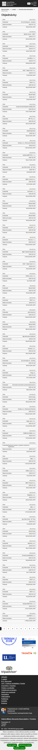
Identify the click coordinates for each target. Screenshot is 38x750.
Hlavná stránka (5, 9)
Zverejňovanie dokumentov (26, 9)
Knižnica (4, 703)
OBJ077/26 (32, 92)
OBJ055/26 (32, 358)
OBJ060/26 (32, 261)
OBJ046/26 (32, 442)
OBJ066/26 (32, 176)
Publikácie (4, 699)
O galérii (14, 9)
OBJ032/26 (32, 456)
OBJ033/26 (32, 565)
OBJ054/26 (32, 346)
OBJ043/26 (32, 297)
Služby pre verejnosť (8, 692)
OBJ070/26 (32, 104)
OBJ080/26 (32, 31)
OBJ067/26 (32, 225)
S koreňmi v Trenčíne (8, 686)
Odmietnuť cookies (25, 745)
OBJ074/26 (32, 116)
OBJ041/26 (32, 528)
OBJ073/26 (32, 80)
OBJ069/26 (32, 164)
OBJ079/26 (32, 19)
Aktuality (4, 677)
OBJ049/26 (32, 394)
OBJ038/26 (32, 589)
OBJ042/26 (32, 492)
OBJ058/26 (32, 273)
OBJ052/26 (32, 370)
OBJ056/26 (32, 309)
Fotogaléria (5, 694)
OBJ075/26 (32, 55)
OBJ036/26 (32, 504)
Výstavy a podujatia (7, 688)
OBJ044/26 (32, 468)
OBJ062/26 (32, 249)
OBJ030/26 (32, 601)
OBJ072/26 (32, 128)
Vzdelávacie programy (9, 690)
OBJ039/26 (32, 577)
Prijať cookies (12, 745)
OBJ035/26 (32, 480)
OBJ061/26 (32, 237)
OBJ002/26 (32, 334)
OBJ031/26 (32, 322)
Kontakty (4, 701)
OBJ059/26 (32, 213)
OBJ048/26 (32, 406)
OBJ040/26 (32, 516)
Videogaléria (5, 696)
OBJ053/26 (32, 382)
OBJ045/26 (32, 430)
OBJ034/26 (32, 553)
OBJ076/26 (32, 68)
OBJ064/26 (32, 201)
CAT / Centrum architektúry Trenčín (13, 683)
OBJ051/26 (32, 285)
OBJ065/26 (32, 152)
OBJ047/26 (32, 418)
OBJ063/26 (32, 189)
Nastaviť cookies (19, 748)
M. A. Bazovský (6, 681)
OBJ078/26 (32, 43)
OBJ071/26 (32, 140)
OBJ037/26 (32, 541)
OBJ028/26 (32, 613)
